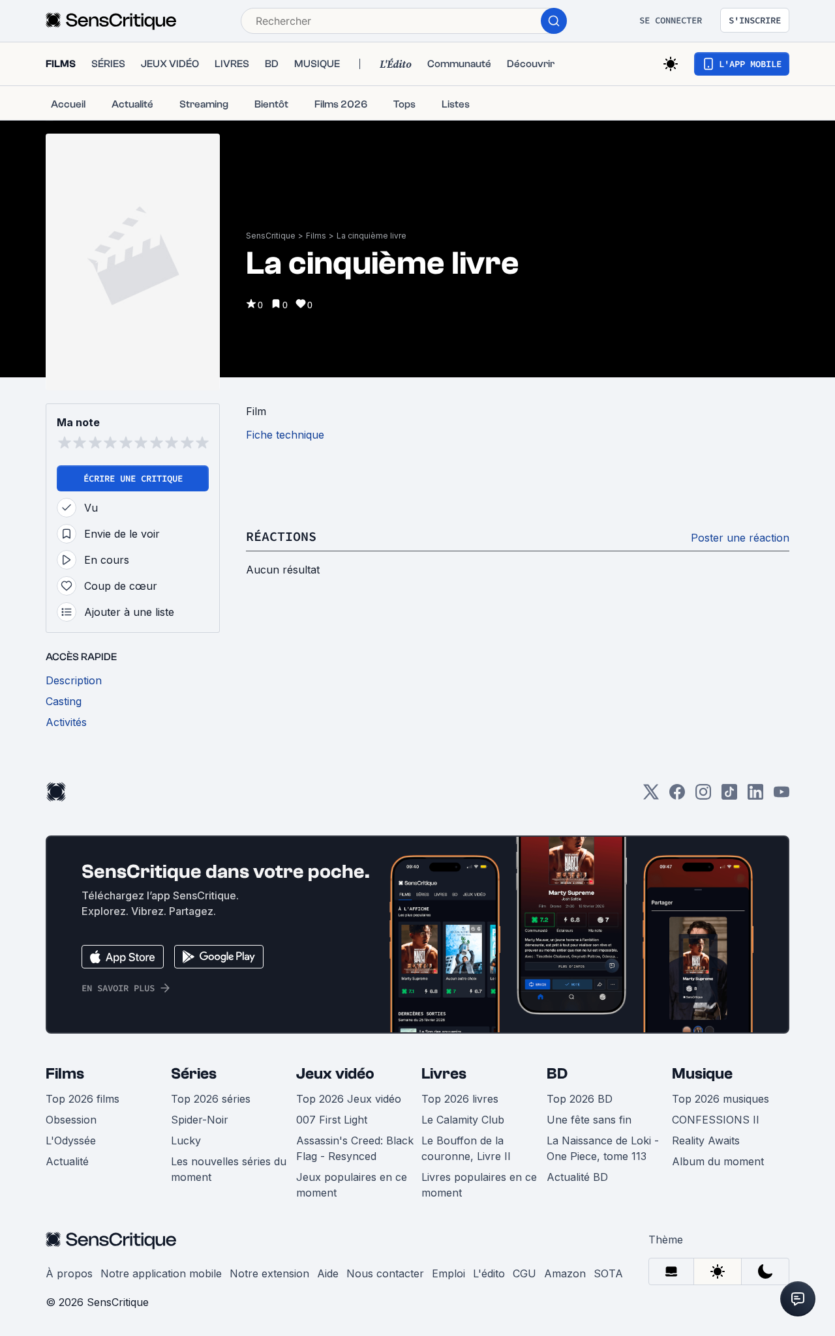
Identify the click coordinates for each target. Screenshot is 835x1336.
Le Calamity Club (462, 1119)
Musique (702, 1073)
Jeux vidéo (335, 1073)
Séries (194, 1073)
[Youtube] (781, 796)
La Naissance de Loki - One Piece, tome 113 (603, 1148)
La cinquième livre (371, 235)
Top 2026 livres (459, 1098)
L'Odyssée (71, 1140)
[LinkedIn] (755, 796)
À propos (69, 1273)
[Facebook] (677, 796)
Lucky (186, 1140)
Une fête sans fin (589, 1119)
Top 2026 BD (580, 1098)
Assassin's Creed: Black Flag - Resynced (355, 1148)
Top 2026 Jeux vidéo (348, 1098)
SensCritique (271, 235)
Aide (328, 1273)
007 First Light (331, 1119)
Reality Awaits (706, 1140)
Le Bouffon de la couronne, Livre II (466, 1148)
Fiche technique (285, 434)
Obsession (71, 1119)
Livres (443, 1073)
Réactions (281, 536)
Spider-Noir (199, 1119)
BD (557, 1073)
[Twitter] (651, 796)
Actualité (67, 1161)
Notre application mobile (161, 1273)
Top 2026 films (82, 1098)
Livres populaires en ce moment (479, 1184)
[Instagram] (703, 796)
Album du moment (718, 1161)
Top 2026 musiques (720, 1098)
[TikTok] (729, 796)
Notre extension (269, 1273)
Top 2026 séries (210, 1098)
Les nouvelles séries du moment (228, 1169)
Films (316, 235)
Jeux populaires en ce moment (351, 1184)
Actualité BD (577, 1177)
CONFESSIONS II (715, 1119)
